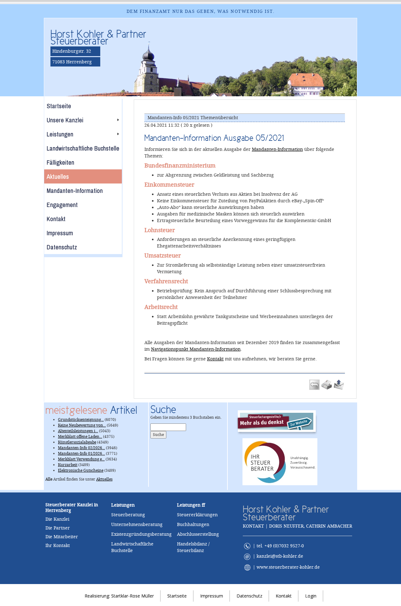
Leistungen (188, 505)
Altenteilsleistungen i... (78, 430)
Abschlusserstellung (198, 534)
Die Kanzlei (57, 519)
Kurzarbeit (67, 464)
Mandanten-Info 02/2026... (81, 447)
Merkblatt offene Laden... (80, 436)
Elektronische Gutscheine (80, 470)
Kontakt (215, 359)
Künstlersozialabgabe (77, 442)
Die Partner (57, 528)
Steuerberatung (128, 515)
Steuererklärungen (197, 515)
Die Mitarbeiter (61, 537)
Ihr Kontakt (57, 545)
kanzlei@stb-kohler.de (280, 556)
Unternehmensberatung (137, 524)
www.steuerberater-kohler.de (288, 567)
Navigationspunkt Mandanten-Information (196, 349)
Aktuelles (104, 479)
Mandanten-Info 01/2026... (81, 453)
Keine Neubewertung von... (82, 425)
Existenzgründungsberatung (141, 534)
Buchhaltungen (193, 524)
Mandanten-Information (277, 149)
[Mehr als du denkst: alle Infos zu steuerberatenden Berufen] (280, 420)
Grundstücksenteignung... (81, 419)
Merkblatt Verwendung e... (81, 459)
